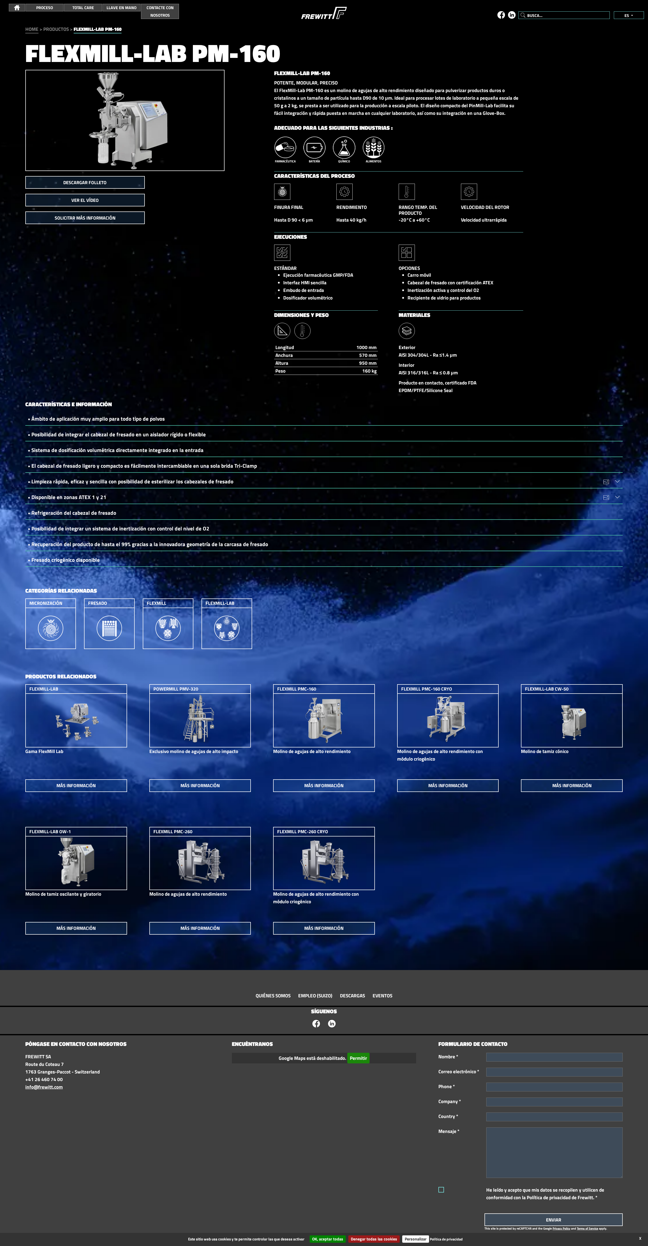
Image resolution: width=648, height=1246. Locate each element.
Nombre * (448, 1056)
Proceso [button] (44, 8)
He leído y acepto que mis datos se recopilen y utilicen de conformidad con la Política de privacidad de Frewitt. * (545, 1193)
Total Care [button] (83, 8)
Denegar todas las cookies (374, 1239)
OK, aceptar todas (327, 1239)
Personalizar (416, 1239)
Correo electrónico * (458, 1071)
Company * (449, 1101)
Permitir (358, 1058)
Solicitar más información (85, 217)
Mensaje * (448, 1131)
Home (31, 29)
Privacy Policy (561, 1228)
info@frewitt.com (44, 1087)
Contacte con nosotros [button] (160, 11)
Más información (76, 785)
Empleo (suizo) (315, 995)
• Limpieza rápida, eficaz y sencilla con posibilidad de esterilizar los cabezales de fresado (130, 481)
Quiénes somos (273, 995)
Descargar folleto (85, 182)
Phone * (446, 1086)
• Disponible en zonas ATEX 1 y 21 (67, 497)
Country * (448, 1116)
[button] (17, 7)
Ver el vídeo (85, 200)
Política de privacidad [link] (446, 1239)
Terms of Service (587, 1228)
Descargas (352, 995)
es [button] (627, 15)
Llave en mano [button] (121, 8)
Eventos (382, 995)
